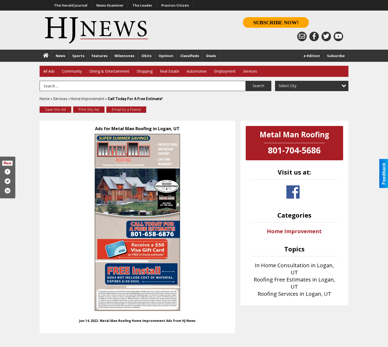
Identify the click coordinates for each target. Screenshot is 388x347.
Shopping (145, 71)
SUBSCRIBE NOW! (276, 22)
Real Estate (169, 71)
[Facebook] (314, 36)
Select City (287, 85)
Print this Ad (89, 109)
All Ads (49, 71)
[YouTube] (338, 36)
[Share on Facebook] (7, 171)
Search (258, 85)
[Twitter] (326, 36)
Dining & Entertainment (109, 71)
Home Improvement (87, 99)
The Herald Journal (70, 5)
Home (45, 99)
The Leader (142, 5)
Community (72, 71)
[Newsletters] (302, 36)
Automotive (197, 71)
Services (250, 71)
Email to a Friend (126, 109)
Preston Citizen (175, 5)
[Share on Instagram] (7, 190)
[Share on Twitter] (7, 181)
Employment (225, 71)
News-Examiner (110, 5)
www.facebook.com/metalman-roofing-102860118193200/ (293, 192)
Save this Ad (55, 109)
